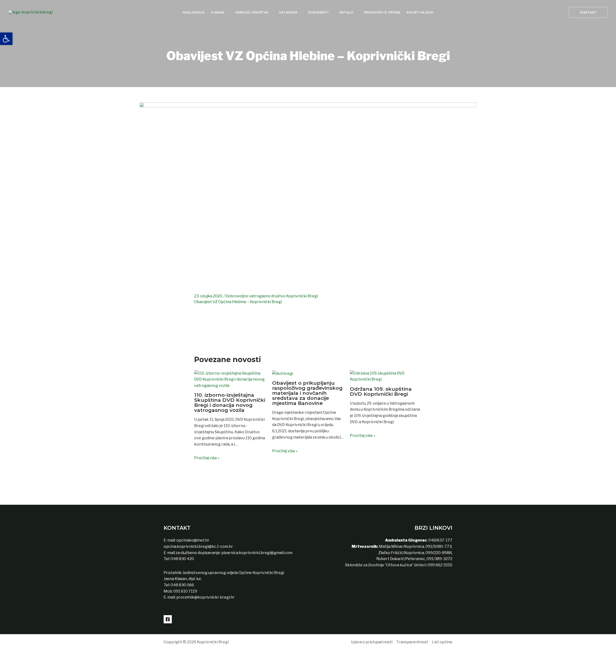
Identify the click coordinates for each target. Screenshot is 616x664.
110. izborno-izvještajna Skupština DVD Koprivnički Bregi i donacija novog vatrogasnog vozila (229, 402)
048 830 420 (182, 558)
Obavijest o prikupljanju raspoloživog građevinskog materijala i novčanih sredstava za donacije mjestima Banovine (307, 393)
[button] (588, 12)
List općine (442, 642)
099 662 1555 (440, 565)
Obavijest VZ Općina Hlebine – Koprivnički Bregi (238, 302)
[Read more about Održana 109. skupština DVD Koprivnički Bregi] (386, 376)
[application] (227, 12)
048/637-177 (440, 540)
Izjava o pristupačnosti (371, 642)
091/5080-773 (438, 546)
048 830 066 (182, 585)
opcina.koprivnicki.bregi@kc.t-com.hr (198, 546)
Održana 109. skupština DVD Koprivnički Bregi (381, 391)
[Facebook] (168, 619)
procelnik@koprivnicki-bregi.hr (205, 597)
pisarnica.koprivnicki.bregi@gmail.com (256, 552)
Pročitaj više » (206, 458)
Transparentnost (412, 642)
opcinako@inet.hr (192, 540)
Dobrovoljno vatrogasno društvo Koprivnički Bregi (271, 296)
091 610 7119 (185, 591)
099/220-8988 (438, 552)
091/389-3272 (439, 558)
